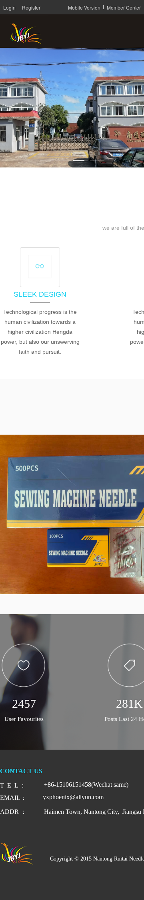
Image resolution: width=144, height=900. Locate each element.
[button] (47, 160)
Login (9, 7)
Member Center (124, 7)
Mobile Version (84, 7)
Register (31, 7)
